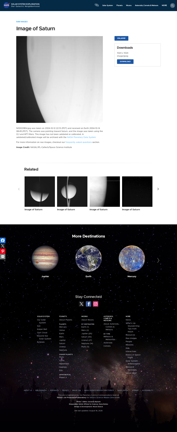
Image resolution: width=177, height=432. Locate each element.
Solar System (43, 316)
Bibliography (41, 390)
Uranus (62, 347)
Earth (88, 276)
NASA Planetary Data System (81, 137)
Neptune (63, 350)
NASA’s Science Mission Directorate (105, 397)
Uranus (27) (86, 340)
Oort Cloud (42, 333)
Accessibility (147, 390)
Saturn (62, 343)
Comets (107, 346)
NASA (7, 5)
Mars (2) (85, 330)
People (129, 342)
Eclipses (41, 342)
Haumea (63, 367)
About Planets (65, 320)
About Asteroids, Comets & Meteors (111, 327)
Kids (128, 348)
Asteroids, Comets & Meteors (108, 318)
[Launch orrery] (96, 6)
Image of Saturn (34, 209)
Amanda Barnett (94, 402)
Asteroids (108, 343)
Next (158, 189)
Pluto (61, 357)
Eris (61, 370)
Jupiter (45, 276)
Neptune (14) (87, 343)
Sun (38, 326)
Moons (84, 316)
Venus (62, 330)
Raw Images (22, 22)
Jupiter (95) (86, 334)
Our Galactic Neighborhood (25, 7)
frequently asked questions (79, 142)
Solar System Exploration (25, 3)
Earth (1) (85, 327)
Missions (129, 345)
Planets (63, 316)
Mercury (132, 276)
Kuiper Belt (42, 329)
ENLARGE (121, 38)
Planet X (63, 377)
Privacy (65, 390)
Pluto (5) (85, 347)
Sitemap (135, 390)
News (128, 320)
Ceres (61, 360)
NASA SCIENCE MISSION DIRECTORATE (99, 390)
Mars (61, 337)
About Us (28, 390)
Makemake (64, 364)
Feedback (54, 390)
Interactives (131, 351)
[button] (164, 5)
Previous (19, 189)
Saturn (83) (86, 337)
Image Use (76, 390)
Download (125, 61)
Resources (130, 335)
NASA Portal (122, 390)
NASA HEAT (131, 373)
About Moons (87, 320)
